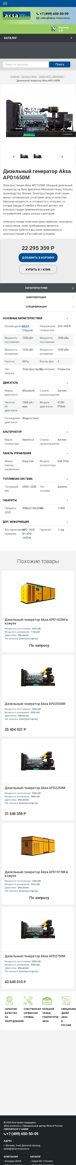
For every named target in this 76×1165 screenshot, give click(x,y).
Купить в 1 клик (38, 269)
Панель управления (17, 453)
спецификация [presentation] (36, 306)
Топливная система (17, 478)
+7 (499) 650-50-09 (54, 14)
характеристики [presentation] (36, 288)
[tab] (38, 288)
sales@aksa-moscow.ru (55, 18)
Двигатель (10, 382)
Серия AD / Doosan (42, 1161)
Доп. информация (16, 521)
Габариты (10, 500)
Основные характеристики (22, 318)
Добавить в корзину (38, 257)
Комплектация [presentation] (36, 297)
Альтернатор (12, 431)
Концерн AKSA (13, 1161)
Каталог (10, 38)
